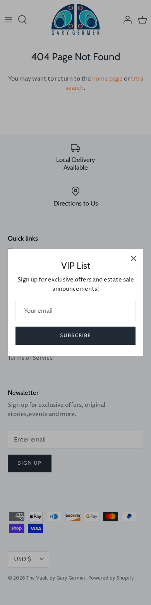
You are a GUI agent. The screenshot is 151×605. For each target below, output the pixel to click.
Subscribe (75, 335)
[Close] (133, 258)
